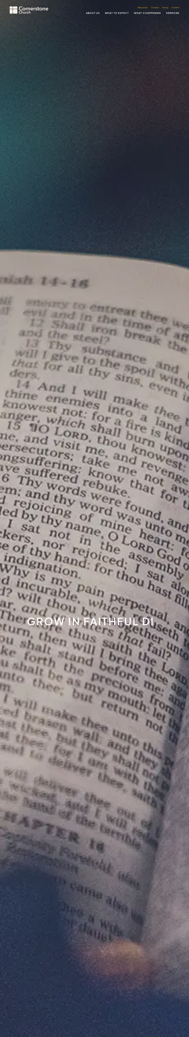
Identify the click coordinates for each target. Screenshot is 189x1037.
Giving (165, 7)
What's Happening (147, 12)
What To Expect (117, 12)
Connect (155, 7)
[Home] (29, 10)
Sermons (172, 12)
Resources (143, 7)
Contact (175, 7)
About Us (93, 12)
